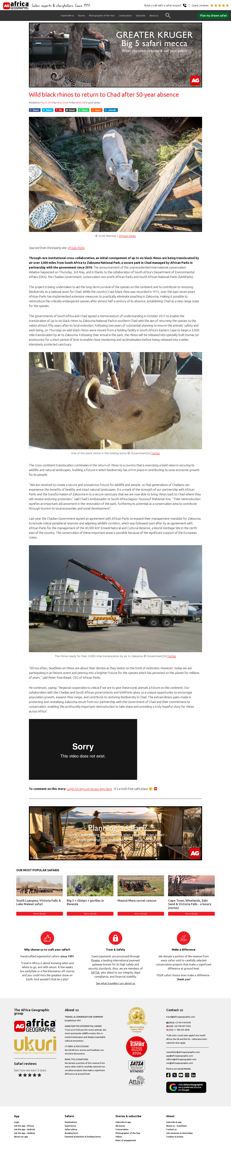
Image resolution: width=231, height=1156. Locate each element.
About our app (21, 1137)
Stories (81, 15)
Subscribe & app (123, 1122)
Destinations (71, 1122)
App (16, 1116)
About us (153, 15)
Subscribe (140, 15)
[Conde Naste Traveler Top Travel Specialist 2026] (137, 1056)
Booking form (71, 1133)
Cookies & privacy (174, 1137)
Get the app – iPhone (24, 1126)
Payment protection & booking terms (83, 1137)
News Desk (62, 102)
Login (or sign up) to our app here (89, 788)
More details (39, 913)
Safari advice (71, 1129)
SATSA (95, 972)
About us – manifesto (176, 1126)
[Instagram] (188, 1075)
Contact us (171, 1129)
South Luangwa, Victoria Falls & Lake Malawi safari (38, 902)
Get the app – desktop (24, 1133)
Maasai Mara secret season (137, 900)
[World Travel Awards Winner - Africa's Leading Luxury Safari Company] (137, 1032)
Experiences (70, 1126)
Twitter (155, 453)
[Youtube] (181, 1075)
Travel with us (67, 15)
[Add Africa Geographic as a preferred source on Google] (187, 1092)
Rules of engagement (126, 1140)
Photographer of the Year (102, 15)
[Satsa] (137, 1072)
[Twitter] (175, 1075)
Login (16, 1122)
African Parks (127, 235)
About (170, 1116)
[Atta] (137, 1085)
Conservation (125, 15)
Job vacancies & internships (179, 1133)
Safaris (69, 1116)
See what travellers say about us (115, 983)
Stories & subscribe (128, 1116)
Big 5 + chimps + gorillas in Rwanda (85, 902)
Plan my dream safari (213, 15)
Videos (119, 1137)
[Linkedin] (194, 1075)
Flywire (95, 960)
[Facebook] (169, 1075)
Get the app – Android (24, 1129)
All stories (120, 1126)
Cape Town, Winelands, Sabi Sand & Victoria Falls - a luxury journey (189, 904)
